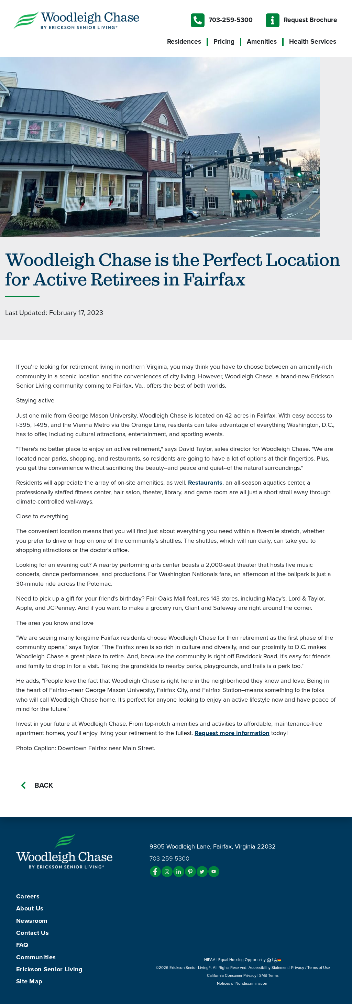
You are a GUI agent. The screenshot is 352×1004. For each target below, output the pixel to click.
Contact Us (32, 933)
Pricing (223, 41)
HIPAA (210, 959)
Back (43, 785)
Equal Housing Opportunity (242, 959)
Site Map (29, 981)
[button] (90, 20)
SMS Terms (268, 975)
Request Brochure (310, 20)
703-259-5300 (231, 20)
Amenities (262, 41)
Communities (36, 957)
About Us (29, 908)
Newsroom (31, 921)
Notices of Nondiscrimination (242, 983)
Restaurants (205, 482)
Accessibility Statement (268, 967)
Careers (28, 896)
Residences (184, 41)
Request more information (232, 733)
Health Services (312, 41)
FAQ (22, 945)
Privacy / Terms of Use (310, 967)
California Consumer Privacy (231, 975)
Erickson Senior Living (49, 969)
